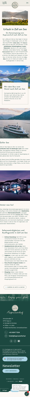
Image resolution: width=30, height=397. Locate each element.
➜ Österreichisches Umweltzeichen (15, 327)
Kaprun (25, 42)
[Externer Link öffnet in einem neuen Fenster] (11, 341)
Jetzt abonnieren (11, 370)
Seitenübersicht (11, 381)
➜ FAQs (5, 325)
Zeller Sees (16, 42)
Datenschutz (15, 378)
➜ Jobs (11, 325)
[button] (4, 2)
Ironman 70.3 (19, 214)
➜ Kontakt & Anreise (10, 323)
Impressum (22, 378)
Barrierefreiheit (9, 378)
